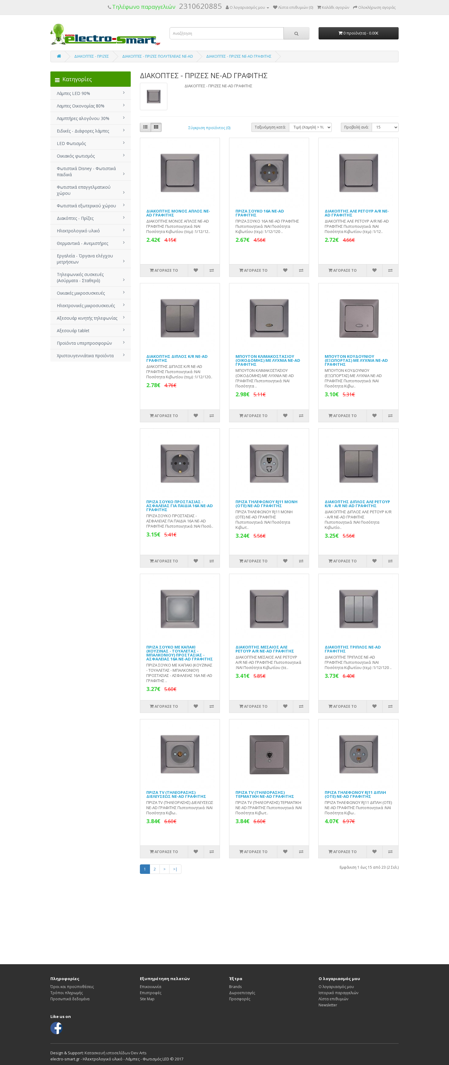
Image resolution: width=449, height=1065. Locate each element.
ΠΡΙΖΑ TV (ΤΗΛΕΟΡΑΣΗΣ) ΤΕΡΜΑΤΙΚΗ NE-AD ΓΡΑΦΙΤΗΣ (264, 794)
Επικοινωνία (150, 986)
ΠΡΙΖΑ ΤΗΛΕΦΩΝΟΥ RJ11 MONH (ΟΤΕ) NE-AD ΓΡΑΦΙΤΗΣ (266, 503)
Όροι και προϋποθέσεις (72, 986)
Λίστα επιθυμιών (333, 998)
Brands (235, 986)
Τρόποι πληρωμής (66, 992)
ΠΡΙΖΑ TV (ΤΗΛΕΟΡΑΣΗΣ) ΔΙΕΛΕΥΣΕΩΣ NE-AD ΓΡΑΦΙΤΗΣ (176, 794)
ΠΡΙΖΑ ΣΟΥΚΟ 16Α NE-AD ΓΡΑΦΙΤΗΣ (259, 213)
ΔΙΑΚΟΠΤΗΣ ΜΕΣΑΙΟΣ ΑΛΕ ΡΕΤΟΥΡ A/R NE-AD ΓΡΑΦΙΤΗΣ (264, 649)
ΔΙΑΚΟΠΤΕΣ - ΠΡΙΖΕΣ (91, 56)
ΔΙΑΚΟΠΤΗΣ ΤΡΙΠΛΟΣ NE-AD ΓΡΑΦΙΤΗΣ (353, 649)
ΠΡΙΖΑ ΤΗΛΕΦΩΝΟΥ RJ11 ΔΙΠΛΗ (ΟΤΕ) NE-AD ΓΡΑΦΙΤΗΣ (355, 794)
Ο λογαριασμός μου (336, 986)
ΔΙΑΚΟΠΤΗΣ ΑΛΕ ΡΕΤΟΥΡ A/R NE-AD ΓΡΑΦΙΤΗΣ (357, 213)
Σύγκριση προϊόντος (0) (209, 127)
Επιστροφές (150, 992)
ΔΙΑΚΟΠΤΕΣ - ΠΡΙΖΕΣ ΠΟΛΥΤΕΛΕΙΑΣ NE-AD (157, 56)
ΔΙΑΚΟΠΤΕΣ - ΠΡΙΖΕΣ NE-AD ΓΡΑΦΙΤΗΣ (239, 56)
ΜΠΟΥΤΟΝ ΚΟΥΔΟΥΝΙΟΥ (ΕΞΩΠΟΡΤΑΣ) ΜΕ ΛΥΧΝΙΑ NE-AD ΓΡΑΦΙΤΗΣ (356, 360)
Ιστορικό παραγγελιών (338, 992)
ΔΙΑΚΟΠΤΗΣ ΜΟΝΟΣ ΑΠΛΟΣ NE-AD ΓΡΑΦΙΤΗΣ (178, 213)
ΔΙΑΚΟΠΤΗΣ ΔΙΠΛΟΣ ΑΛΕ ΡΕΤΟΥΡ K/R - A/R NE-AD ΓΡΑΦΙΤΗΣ (357, 503)
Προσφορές (239, 998)
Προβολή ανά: (356, 127)
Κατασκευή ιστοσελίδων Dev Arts (116, 1053)
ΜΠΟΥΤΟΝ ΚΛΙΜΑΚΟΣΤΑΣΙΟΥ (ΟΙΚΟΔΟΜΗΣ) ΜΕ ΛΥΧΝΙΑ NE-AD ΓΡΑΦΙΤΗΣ (267, 360)
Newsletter (328, 1005)
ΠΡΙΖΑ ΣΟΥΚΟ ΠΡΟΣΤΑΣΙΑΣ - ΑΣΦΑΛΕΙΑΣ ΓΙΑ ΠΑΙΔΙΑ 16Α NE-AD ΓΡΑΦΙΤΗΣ (179, 505)
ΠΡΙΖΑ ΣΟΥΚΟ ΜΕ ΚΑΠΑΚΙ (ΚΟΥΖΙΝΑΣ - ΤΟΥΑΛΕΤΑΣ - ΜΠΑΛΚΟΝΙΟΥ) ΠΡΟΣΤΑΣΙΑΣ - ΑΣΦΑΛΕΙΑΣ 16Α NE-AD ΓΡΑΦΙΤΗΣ (179, 653)
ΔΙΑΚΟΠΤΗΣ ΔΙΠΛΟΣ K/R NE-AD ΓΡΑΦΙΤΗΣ (177, 358)
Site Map (147, 998)
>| (175, 869)
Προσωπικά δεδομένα (69, 998)
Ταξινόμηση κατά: (270, 127)
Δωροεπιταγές (242, 992)
